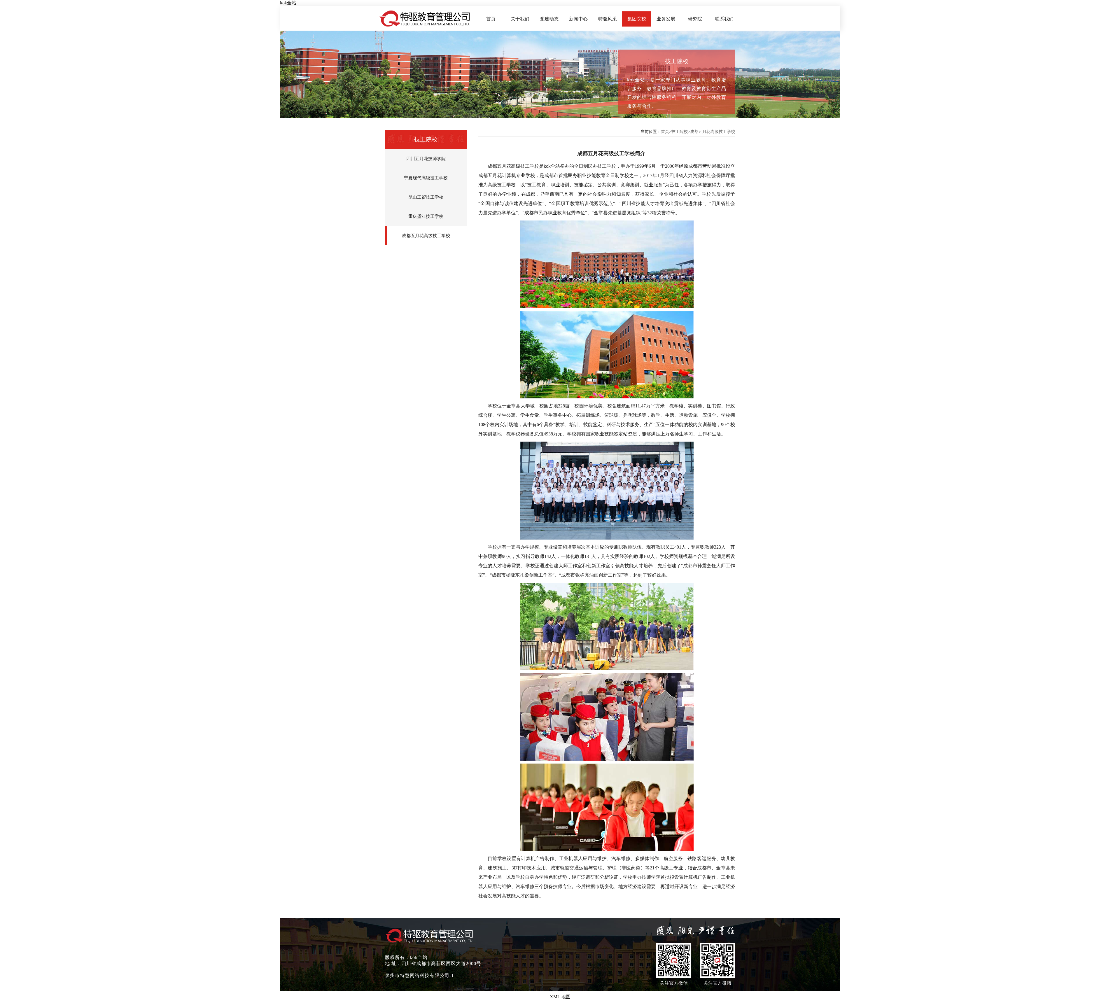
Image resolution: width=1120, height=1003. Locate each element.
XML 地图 (560, 996)
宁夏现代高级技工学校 (426, 178)
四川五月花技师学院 (426, 158)
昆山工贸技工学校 (425, 197)
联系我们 (724, 18)
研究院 (695, 18)
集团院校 (636, 18)
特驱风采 (607, 18)
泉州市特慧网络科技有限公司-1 (419, 975)
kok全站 (288, 2)
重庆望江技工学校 (425, 216)
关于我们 (520, 18)
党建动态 (549, 18)
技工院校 (679, 131)
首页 (491, 18)
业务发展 (666, 18)
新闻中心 (578, 18)
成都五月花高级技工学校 (426, 235)
